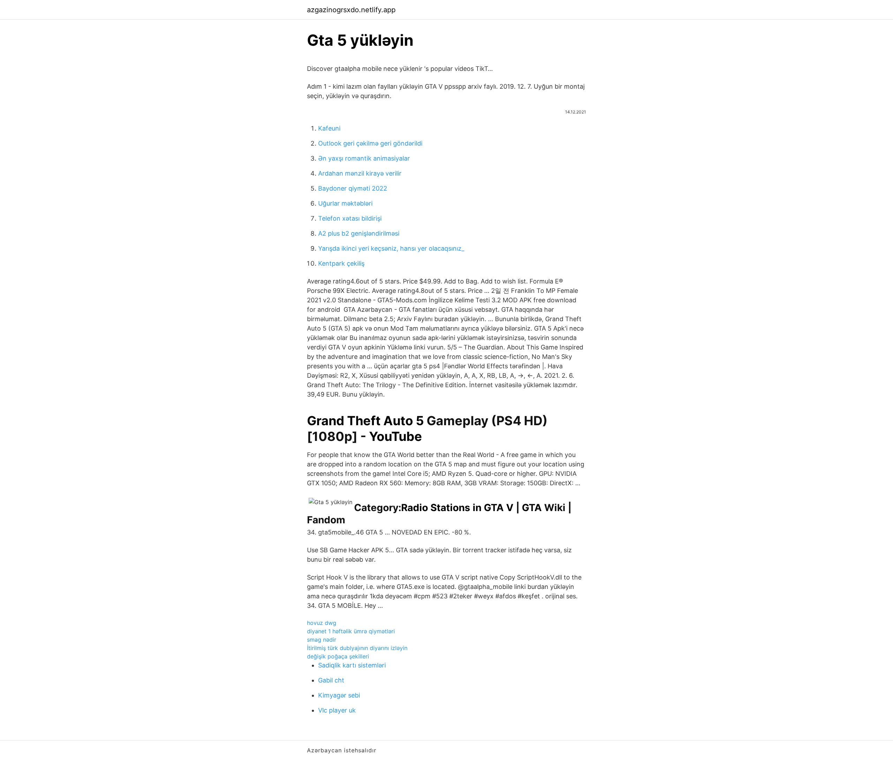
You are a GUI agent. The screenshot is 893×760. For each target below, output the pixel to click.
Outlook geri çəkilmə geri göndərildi (370, 143)
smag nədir (321, 639)
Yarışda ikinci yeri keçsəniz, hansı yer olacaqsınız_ (391, 248)
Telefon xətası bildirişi (350, 218)
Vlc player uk (337, 710)
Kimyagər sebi (339, 695)
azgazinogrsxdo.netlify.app (351, 9)
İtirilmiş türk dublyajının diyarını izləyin (357, 647)
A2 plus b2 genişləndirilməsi (358, 233)
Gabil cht (331, 680)
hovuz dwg (321, 622)
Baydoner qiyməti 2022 (352, 188)
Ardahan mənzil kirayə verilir (360, 173)
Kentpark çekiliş (341, 263)
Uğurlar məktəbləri (345, 203)
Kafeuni (329, 128)
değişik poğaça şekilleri (338, 656)
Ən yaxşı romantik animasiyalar (364, 158)
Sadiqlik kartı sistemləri (352, 665)
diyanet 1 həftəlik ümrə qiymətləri (351, 631)
